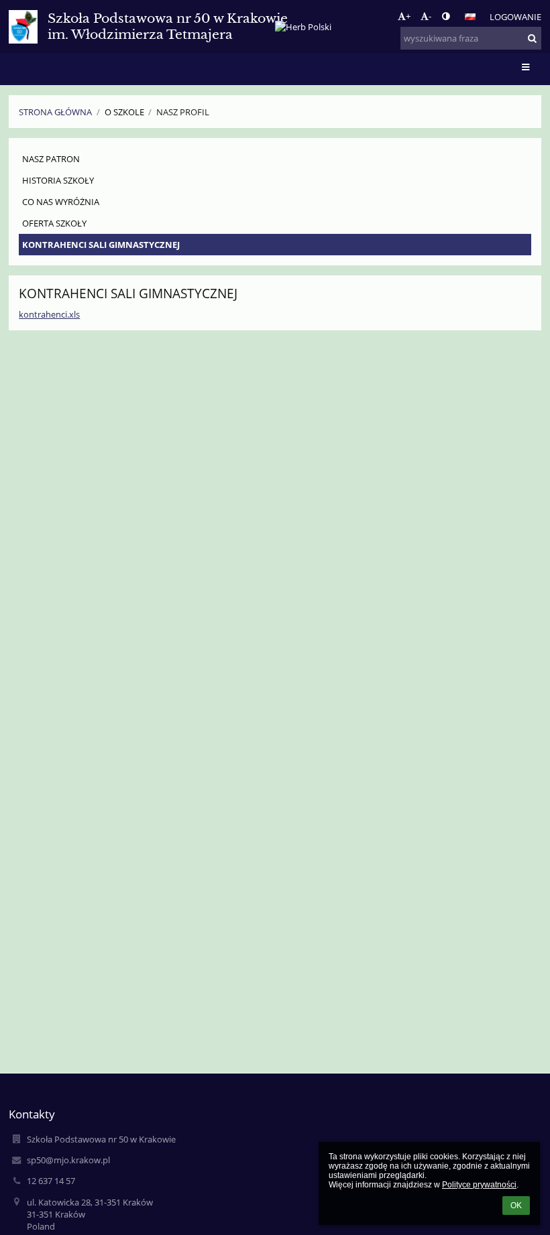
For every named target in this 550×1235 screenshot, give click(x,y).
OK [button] (516, 1205)
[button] (445, 16)
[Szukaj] (532, 38)
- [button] (430, 16)
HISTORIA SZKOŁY (58, 180)
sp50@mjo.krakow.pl (68, 1160)
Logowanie (515, 17)
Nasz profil (182, 112)
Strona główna (55, 112)
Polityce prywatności (479, 1184)
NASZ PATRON (51, 159)
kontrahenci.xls (49, 314)
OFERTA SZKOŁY (54, 223)
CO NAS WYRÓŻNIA (60, 202)
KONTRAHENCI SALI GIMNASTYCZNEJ (101, 245)
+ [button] (408, 16)
